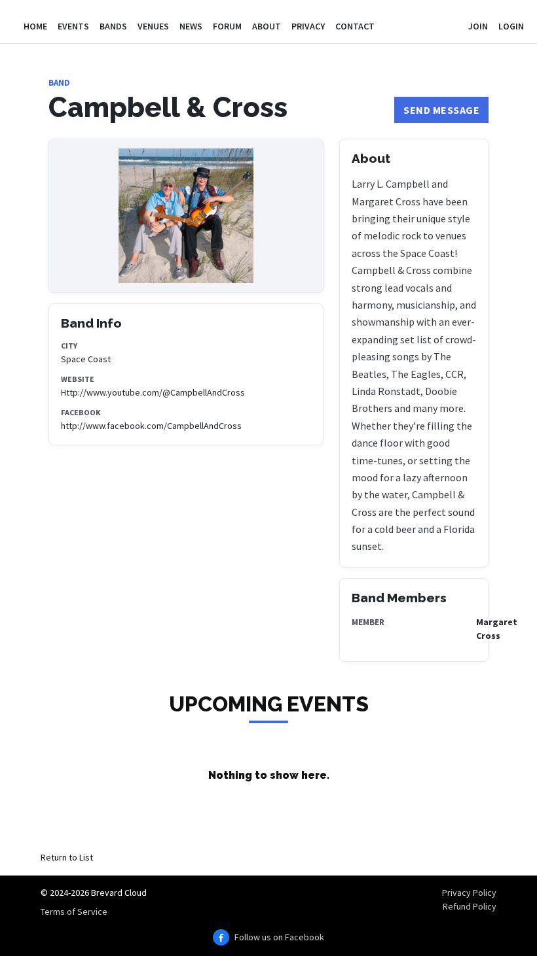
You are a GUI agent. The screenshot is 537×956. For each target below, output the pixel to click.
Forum (227, 26)
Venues (153, 26)
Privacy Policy (469, 892)
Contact (355, 26)
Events (73, 26)
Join (478, 26)
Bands (113, 26)
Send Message (441, 109)
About (266, 26)
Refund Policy (469, 906)
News (190, 26)
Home (35, 26)
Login (511, 26)
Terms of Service (74, 911)
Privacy (308, 26)
